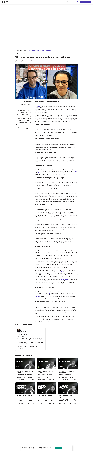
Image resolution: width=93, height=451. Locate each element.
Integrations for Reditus (25, 112)
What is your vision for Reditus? (24, 118)
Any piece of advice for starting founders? (23, 127)
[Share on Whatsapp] (31, 61)
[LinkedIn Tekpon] (19, 348)
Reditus (40, 106)
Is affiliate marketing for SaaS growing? (24, 115)
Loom (49, 293)
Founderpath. (38, 296)
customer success (64, 279)
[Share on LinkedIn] (23, 61)
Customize (66, 448)
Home (16, 50)
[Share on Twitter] (29, 61)
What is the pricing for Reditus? (24, 110)
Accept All (58, 448)
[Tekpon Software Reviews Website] (3, 2)
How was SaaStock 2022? (25, 120)
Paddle (38, 173)
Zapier (68, 173)
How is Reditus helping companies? (26, 105)
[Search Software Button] (67, 2)
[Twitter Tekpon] (20, 348)
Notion (70, 291)
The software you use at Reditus (23, 124)
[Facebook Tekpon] (22, 348)
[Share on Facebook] (26, 61)
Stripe (76, 171)
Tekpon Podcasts (22, 50)
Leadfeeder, (64, 271)
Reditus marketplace (26, 108)
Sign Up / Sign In (85, 1)
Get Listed (75, 2)
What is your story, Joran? (25, 122)
